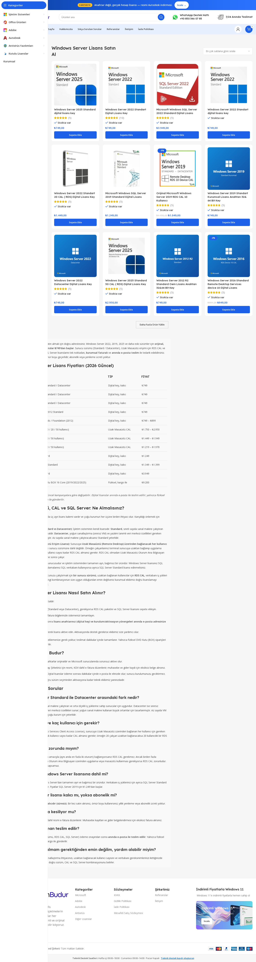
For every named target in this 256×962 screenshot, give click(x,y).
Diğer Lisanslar (83, 919)
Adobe (78, 901)
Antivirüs (80, 913)
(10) (121, 117)
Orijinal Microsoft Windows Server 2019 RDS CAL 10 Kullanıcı (173, 197)
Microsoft (80, 895)
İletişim (159, 901)
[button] (75, 135)
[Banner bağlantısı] (224, 915)
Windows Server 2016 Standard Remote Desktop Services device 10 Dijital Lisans (228, 284)
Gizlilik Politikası (122, 901)
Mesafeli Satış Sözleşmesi (128, 913)
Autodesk (80, 907)
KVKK (117, 895)
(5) (69, 117)
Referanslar (161, 895)
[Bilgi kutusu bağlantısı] (190, 17)
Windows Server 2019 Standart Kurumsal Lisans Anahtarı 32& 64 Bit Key (228, 197)
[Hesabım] (238, 29)
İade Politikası (121, 907)
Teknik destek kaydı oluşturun (177, 958)
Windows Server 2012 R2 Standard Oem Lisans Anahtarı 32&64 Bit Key (176, 284)
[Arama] (161, 17)
